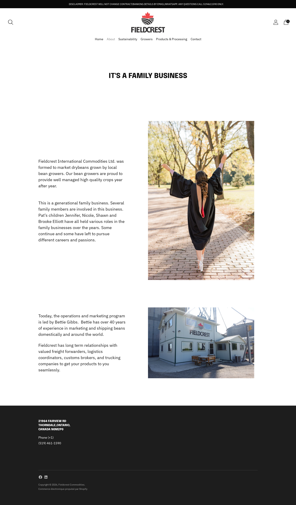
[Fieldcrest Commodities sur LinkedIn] (46, 478)
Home (99, 39)
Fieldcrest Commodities (71, 484)
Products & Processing (171, 39)
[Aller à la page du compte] (276, 22)
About (111, 39)
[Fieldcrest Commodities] (148, 22)
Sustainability (127, 39)
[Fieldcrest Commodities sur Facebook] (40, 478)
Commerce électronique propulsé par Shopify (62, 488)
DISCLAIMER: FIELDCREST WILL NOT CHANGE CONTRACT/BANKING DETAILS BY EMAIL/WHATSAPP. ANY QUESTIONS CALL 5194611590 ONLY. (146, 4)
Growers (147, 39)
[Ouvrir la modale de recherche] (10, 22)
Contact (196, 39)
